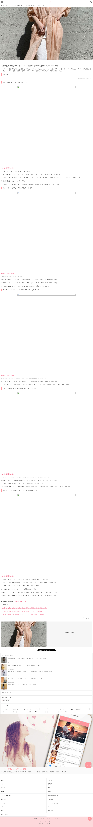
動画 (2, 810)
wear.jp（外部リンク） (7, 168)
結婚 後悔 (29, 711)
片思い (2, 780)
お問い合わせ (57, 819)
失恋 (45, 711)
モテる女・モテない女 (53, 795)
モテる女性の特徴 (53, 711)
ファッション (6, 700)
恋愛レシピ (46, 2)
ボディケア (50, 810)
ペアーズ (87, 709)
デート (49, 791)
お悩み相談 (50, 799)
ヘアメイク (3, 806)
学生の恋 (3, 787)
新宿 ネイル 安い (45, 709)
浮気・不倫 (3, 799)
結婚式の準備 (64, 711)
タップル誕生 (12, 711)
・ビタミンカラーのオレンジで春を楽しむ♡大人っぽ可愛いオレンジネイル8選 (24, 608)
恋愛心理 (50, 783)
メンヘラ (55, 709)
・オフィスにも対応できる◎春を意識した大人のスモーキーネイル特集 (21, 611)
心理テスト (3, 803)
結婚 (2, 783)
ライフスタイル (4, 814)
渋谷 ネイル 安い (15, 709)
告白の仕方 (20, 711)
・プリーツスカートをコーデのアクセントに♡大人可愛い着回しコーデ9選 (22, 614)
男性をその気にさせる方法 (75, 709)
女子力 (36, 709)
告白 (49, 787)
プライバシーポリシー (45, 819)
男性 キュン (37, 711)
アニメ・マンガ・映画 (53, 803)
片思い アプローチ (27, 709)
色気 (4, 711)
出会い (2, 791)
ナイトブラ (62, 709)
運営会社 (36, 819)
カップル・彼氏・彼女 (6, 795)
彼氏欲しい (5, 709)
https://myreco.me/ (20, 601)
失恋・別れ (50, 780)
